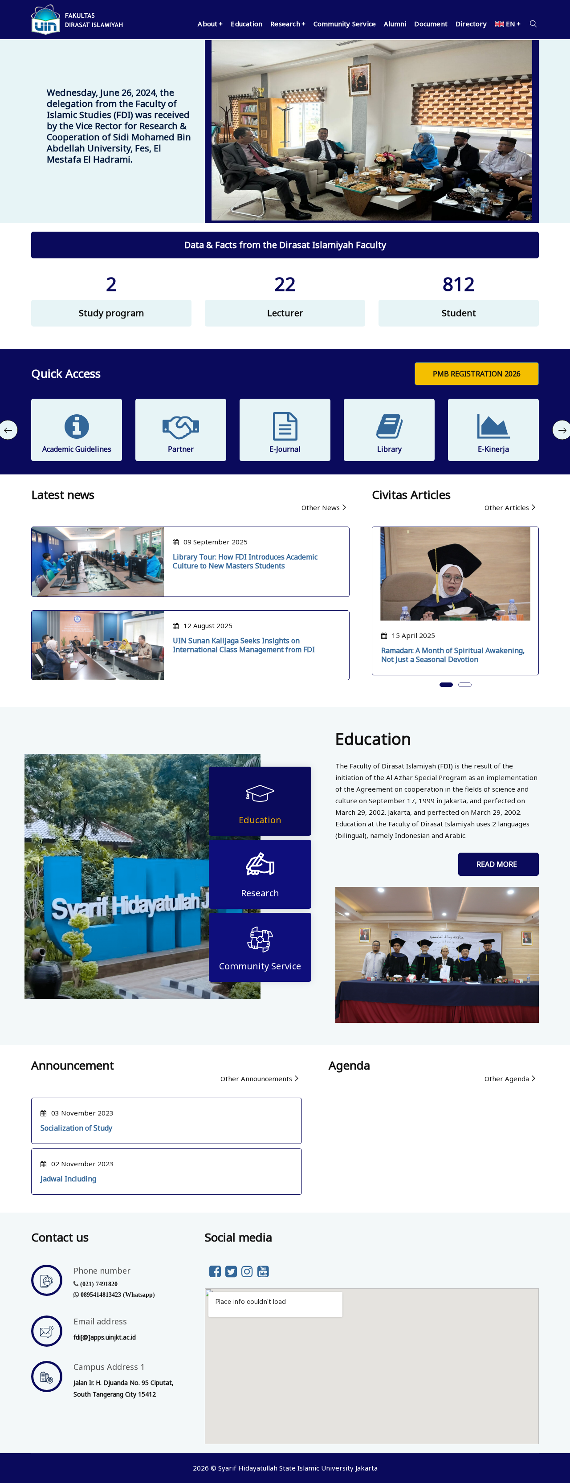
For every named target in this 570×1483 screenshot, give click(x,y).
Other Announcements (256, 1078)
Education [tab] (260, 820)
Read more (498, 864)
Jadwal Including (68, 1179)
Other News (320, 507)
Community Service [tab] (260, 966)
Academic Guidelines (76, 449)
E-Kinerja (493, 449)
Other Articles (506, 507)
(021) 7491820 (99, 1284)
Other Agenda (506, 1078)
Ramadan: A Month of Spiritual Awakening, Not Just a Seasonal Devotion (453, 654)
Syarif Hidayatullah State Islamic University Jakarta (298, 1467)
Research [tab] (260, 893)
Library (389, 449)
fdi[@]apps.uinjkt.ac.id (104, 1337)
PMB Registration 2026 (477, 374)
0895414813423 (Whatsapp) (118, 1294)
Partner (181, 449)
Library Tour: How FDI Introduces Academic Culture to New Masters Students (245, 561)
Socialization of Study (76, 1128)
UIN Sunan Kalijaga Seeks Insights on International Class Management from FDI (244, 645)
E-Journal (285, 449)
